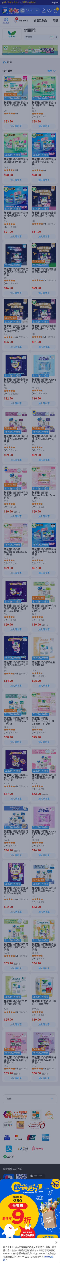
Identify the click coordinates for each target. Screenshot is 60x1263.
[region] (30, 1250)
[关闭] (56, 1242)
